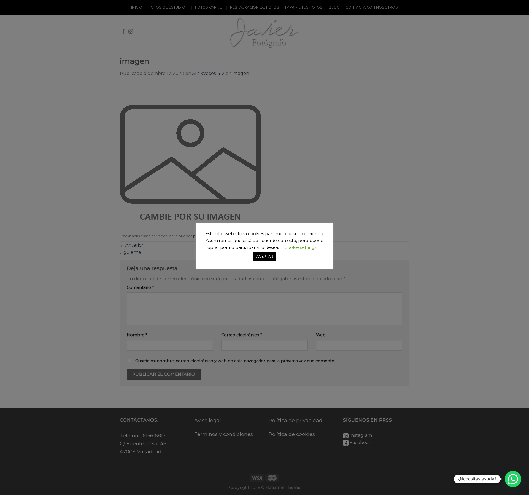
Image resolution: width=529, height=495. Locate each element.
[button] (513, 479)
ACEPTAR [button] (264, 256)
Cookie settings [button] (300, 247)
